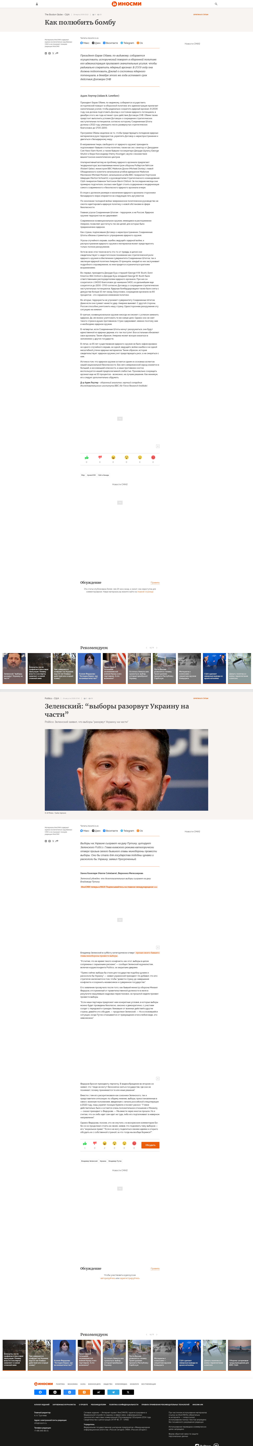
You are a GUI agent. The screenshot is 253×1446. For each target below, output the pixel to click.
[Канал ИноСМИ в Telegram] (113, 1392)
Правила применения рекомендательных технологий (165, 1405)
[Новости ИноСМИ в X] (128, 1392)
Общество (107, 1384)
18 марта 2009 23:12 (80, 14)
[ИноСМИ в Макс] (40, 1392)
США (67, 14)
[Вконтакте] (110, 43)
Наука (83, 1384)
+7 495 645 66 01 (41, 1431)
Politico (48, 698)
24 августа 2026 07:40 (71, 698)
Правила (155, 582)
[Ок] (140, 43)
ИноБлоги (134, 1384)
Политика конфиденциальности (123, 1405)
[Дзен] (96, 43)
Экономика (72, 1384)
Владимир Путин (115, 1161)
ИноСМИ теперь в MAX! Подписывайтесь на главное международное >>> (119, 887)
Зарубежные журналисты (64, 1405)
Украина (103, 1161)
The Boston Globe (54, 14)
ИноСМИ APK (198, 1405)
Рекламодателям (98, 1405)
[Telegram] (127, 43)
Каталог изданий (41, 1405)
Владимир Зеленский (89, 1161)
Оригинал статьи (200, 15)
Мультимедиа (121, 1384)
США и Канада (103, 475)
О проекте (83, 1405)
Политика (60, 1384)
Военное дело (94, 1384)
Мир (83, 475)
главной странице (145, 592)
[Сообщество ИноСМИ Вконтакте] (70, 1392)
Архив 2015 (91, 475)
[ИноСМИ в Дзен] (55, 1392)
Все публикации (149, 1384)
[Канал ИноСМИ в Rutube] (99, 1392)
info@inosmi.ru (40, 1423)
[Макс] (84, 43)
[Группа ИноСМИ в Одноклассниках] (84, 1392)
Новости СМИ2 (120, 484)
